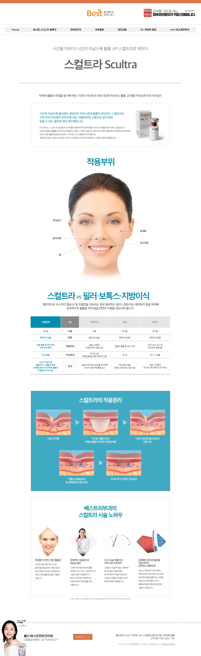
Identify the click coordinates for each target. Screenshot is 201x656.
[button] (44, 29)
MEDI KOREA (168, 644)
